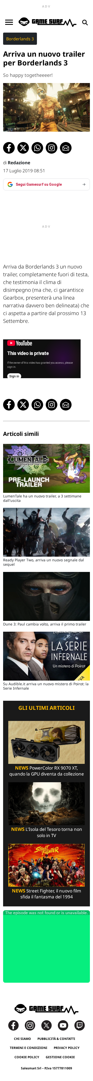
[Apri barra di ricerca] (85, 22)
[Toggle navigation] (9, 22)
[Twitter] (49, 1025)
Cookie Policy (26, 1057)
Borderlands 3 (20, 39)
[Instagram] (32, 1025)
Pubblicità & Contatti (56, 1039)
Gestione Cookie (60, 1057)
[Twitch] (79, 1025)
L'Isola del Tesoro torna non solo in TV (46, 832)
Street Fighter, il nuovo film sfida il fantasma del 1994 (46, 894)
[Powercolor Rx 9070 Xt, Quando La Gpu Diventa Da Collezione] (46, 742)
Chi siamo (22, 1039)
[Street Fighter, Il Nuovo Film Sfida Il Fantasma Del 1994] (46, 864)
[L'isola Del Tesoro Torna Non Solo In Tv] (46, 803)
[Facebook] (16, 1025)
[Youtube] (65, 1025)
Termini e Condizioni (28, 1048)
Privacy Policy (67, 1048)
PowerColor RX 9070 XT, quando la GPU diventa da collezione (46, 771)
